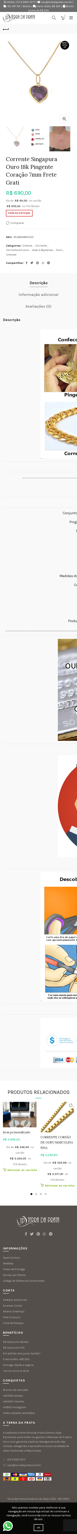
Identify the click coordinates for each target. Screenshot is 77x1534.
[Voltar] (6, 29)
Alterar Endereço (13, 1311)
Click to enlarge (64, 119)
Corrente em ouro (17, 250)
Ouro (59, 250)
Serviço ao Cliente (14, 1275)
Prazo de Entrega (14, 1269)
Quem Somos (11, 1257)
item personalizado (16, 1132)
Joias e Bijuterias (42, 250)
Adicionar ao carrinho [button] (22, 1170)
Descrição (39, 283)
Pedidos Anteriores (15, 1300)
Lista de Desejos (13, 1323)
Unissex (11, 254)
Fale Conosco (11, 1317)
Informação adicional (38, 294)
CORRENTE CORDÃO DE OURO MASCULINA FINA (56, 1142)
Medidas (8, 1263)
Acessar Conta (12, 1305)
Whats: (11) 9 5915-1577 (21, 2)
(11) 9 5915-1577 (16, 1459)
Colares (27, 245)
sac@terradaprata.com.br (56, 2)
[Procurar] (54, 18)
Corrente (41, 245)
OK (38, 1527)
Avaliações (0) (38, 306)
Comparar (17, 223)
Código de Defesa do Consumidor (24, 1280)
